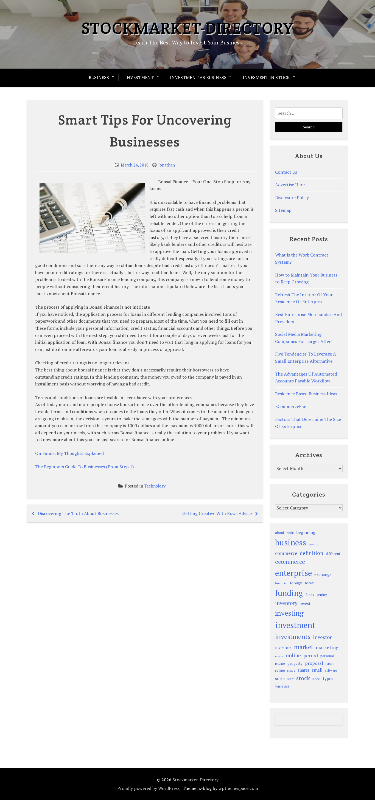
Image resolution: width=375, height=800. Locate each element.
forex (309, 583)
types (328, 678)
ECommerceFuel (291, 406)
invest (305, 603)
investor (322, 637)
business (290, 542)
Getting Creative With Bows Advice (217, 513)
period (310, 655)
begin (290, 533)
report (330, 664)
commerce (286, 553)
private (280, 663)
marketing (327, 647)
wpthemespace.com (238, 788)
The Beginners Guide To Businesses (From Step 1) (84, 467)
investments (292, 636)
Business (99, 77)
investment (295, 625)
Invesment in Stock (266, 77)
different (333, 553)
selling (280, 670)
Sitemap (283, 210)
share (291, 670)
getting (322, 595)
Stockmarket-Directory (188, 28)
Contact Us (286, 172)
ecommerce (290, 561)
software (331, 670)
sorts (280, 678)
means (279, 656)
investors (283, 647)
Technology (155, 486)
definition (311, 553)
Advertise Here (290, 185)
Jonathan (166, 165)
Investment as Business (198, 77)
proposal (314, 663)
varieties (282, 686)
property (295, 663)
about (279, 532)
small (317, 670)
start (290, 679)
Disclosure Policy (292, 198)
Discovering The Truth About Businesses (78, 513)
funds (310, 595)
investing (289, 613)
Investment (139, 77)
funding (289, 593)
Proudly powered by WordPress (148, 788)
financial (281, 583)
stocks (316, 679)
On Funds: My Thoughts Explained (69, 453)
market (303, 647)
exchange (323, 574)
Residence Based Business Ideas (306, 394)
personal (327, 656)
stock (303, 678)
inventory (286, 603)
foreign (296, 583)
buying (313, 544)
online (293, 655)
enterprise (293, 573)
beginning (305, 532)
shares (303, 670)
